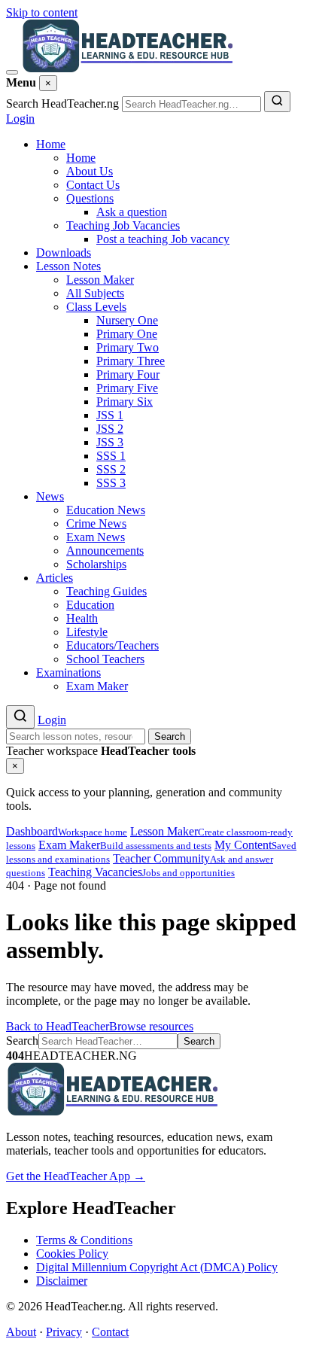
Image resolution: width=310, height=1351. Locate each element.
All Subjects (95, 293)
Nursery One (127, 320)
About (21, 1331)
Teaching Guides (106, 591)
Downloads (63, 252)
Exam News (95, 537)
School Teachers (105, 659)
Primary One (126, 333)
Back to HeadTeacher (57, 1026)
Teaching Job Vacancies (123, 225)
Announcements (105, 550)
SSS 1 (111, 455)
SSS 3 (111, 482)
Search (169, 736)
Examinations (68, 672)
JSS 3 (109, 442)
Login (20, 118)
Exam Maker (97, 686)
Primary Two (127, 347)
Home (50, 144)
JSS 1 (109, 415)
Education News (105, 510)
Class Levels (96, 306)
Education (90, 604)
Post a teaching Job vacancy (162, 239)
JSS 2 (109, 428)
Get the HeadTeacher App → (75, 1176)
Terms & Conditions (84, 1240)
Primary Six (124, 401)
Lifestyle (87, 631)
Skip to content (42, 12)
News (50, 496)
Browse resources (151, 1026)
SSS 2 (111, 469)
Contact (110, 1331)
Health (82, 618)
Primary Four (128, 374)
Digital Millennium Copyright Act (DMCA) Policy (157, 1267)
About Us (89, 171)
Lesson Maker (100, 279)
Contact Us (93, 184)
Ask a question (131, 211)
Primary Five (127, 388)
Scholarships (96, 564)
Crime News (96, 523)
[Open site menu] (12, 72)
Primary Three (130, 360)
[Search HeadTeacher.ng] (20, 717)
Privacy (64, 1331)
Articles (54, 577)
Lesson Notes (68, 266)
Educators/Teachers (112, 645)
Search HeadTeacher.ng (62, 103)
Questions (90, 198)
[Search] (277, 101)
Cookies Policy (72, 1253)
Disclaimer (61, 1280)
